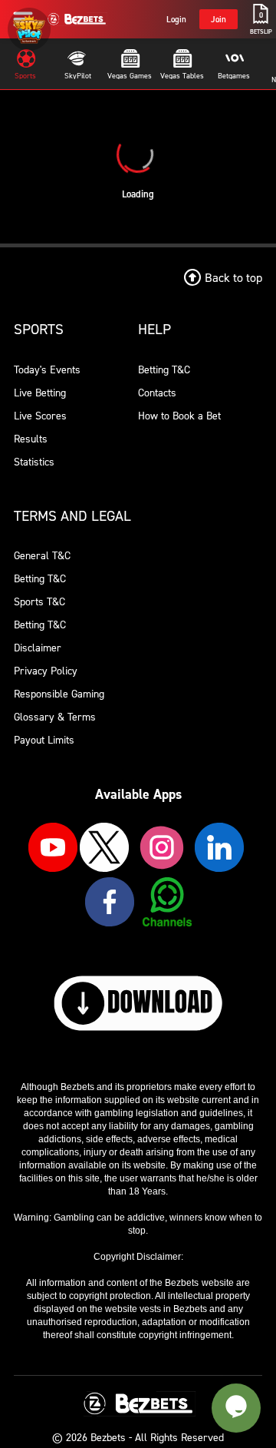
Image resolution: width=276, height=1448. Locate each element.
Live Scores (40, 415)
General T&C (42, 555)
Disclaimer (37, 647)
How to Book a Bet (179, 415)
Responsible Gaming (59, 693)
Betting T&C (164, 369)
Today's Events (47, 369)
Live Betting (40, 392)
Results (31, 438)
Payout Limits (44, 739)
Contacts (157, 392)
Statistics (34, 461)
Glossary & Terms (55, 716)
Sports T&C (39, 601)
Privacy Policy (45, 670)
